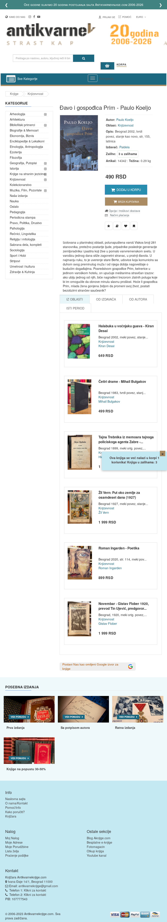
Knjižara (10, 816)
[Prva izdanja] (29, 709)
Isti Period (75, 308)
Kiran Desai (106, 346)
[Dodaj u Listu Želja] (108, 226)
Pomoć (126, 17)
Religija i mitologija (22, 239)
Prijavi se (109, 17)
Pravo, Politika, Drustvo (26, 223)
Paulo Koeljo (125, 119)
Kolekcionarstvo (21, 184)
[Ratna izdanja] (137, 709)
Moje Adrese (14, 842)
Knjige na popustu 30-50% (26, 769)
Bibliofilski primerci (22, 125)
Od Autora (138, 299)
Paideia (124, 147)
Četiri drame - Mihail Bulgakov (122, 381)
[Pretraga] (83, 58)
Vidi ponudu (18, 716)
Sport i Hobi (18, 255)
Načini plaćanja (119, 215)
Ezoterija (16, 152)
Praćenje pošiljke (16, 855)
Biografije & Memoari (24, 130)
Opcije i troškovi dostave (124, 211)
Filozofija (16, 157)
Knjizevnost (35, 93)
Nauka (14, 201)
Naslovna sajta (15, 799)
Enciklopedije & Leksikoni (27, 141)
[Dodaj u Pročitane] (133, 226)
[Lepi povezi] (29, 750)
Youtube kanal (96, 855)
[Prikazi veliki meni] (92, 78)
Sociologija (17, 250)
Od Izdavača (106, 299)
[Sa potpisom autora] (83, 709)
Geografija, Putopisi (23, 163)
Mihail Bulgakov (109, 401)
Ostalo (14, 206)
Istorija (14, 168)
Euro (140, 17)
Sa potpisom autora (75, 727)
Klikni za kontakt (35, 890)
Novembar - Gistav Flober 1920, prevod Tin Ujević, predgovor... (124, 606)
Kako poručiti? (15, 812)
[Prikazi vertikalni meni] (10, 79)
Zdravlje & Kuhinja (22, 272)
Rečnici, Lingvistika (23, 233)
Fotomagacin (96, 846)
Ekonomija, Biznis (22, 135)
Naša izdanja (19, 195)
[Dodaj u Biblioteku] (117, 226)
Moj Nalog (12, 838)
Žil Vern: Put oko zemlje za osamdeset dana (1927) (119, 495)
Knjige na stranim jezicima (28, 174)
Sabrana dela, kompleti (26, 244)
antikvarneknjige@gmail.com (38, 886)
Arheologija (17, 114)
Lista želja (12, 851)
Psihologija (17, 228)
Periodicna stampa (22, 217)
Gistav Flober (108, 623)
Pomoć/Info (13, 807)
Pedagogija (17, 212)
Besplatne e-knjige (99, 842)
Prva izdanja (16, 727)
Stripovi (15, 261)
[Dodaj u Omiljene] (126, 226)
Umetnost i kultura (22, 266)
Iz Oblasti (74, 299)
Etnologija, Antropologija (26, 146)
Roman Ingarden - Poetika (119, 548)
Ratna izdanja (125, 727)
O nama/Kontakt (16, 803)
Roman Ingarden (110, 568)
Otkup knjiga (95, 851)
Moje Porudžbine (16, 846)
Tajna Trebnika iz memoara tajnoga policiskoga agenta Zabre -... (126, 439)
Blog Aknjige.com (98, 838)
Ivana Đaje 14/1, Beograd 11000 (30, 881)
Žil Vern (104, 512)
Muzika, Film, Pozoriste (26, 190)
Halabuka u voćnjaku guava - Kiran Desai (126, 328)
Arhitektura (17, 119)
